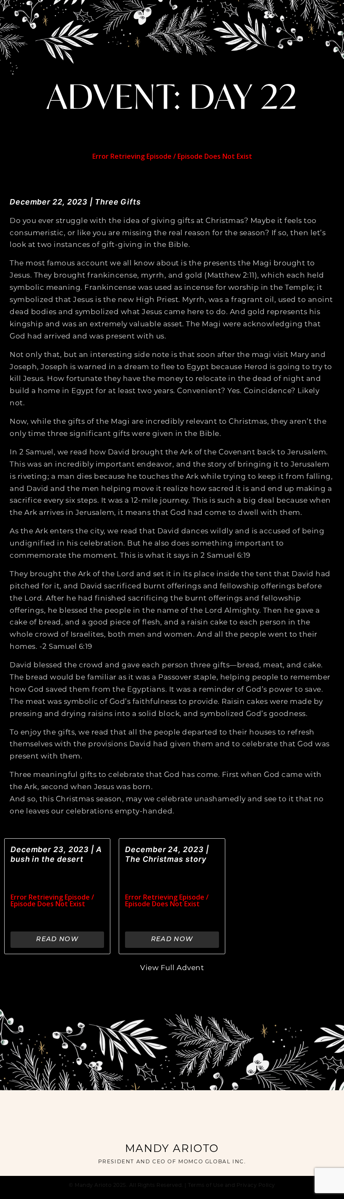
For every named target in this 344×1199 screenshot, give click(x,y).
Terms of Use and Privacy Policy (231, 1185)
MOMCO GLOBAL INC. (212, 1162)
